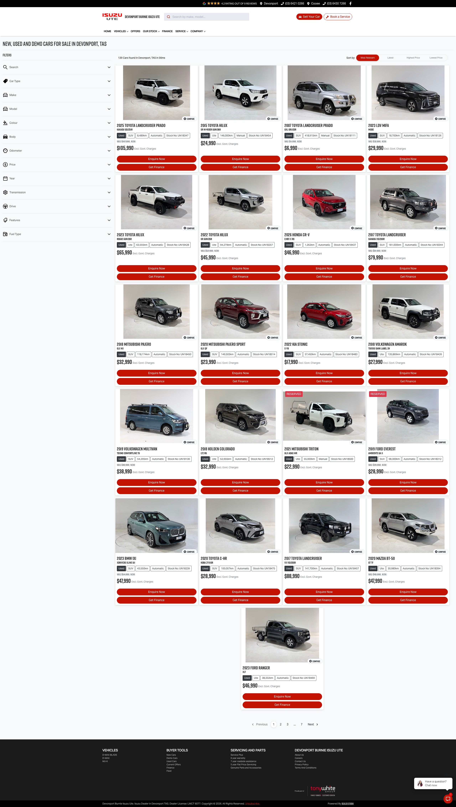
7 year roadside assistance (243, 761)
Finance (167, 31)
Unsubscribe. (252, 803)
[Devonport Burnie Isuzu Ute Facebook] (351, 3)
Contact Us (300, 761)
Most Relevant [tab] (368, 57)
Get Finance (156, 167)
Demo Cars (172, 758)
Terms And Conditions (305, 767)
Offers (135, 31)
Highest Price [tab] (413, 57)
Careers (298, 758)
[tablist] (402, 57)
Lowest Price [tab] (436, 57)
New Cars (171, 755)
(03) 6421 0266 (294, 3)
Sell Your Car (311, 17)
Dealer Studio (348, 803)
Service (180, 31)
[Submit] (168, 17)
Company (197, 31)
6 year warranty (238, 758)
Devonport (271, 3)
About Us (299, 755)
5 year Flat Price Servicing (243, 764)
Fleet (169, 771)
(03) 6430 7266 (336, 3)
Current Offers (174, 764)
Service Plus (237, 755)
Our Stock (150, 31)
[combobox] (206, 17)
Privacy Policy (302, 764)
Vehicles (120, 31)
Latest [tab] (390, 57)
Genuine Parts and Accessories (246, 767)
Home (107, 31)
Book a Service (340, 17)
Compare (191, 119)
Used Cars (172, 761)
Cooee (315, 3)
